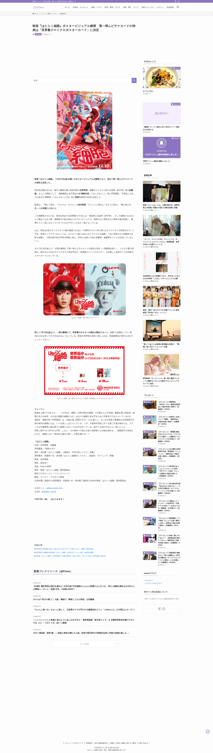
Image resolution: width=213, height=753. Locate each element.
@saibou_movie (49, 491)
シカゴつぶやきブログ (153, 583)
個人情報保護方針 (101, 743)
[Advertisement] (84, 56)
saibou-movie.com (54, 488)
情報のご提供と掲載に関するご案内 (123, 743)
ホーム (67, 743)
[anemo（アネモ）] (42, 7)
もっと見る (84, 643)
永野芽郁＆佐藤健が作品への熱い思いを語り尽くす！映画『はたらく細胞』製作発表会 (64, 549)
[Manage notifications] (208, 732)
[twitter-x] (178, 1)
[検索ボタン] (177, 7)
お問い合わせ (143, 743)
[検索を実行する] (134, 80)
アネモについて (77, 743)
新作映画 (38, 34)
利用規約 (89, 743)
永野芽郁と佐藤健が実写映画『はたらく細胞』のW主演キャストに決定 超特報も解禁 (64, 552)
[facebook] (175, 1)
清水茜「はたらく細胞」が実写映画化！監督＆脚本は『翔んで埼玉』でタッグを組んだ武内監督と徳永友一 (71, 556)
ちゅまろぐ (149, 580)
